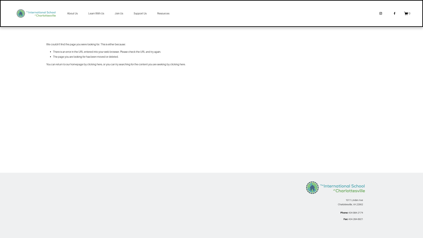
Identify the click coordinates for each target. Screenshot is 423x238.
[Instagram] (380, 13)
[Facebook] (394, 13)
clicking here (94, 64)
